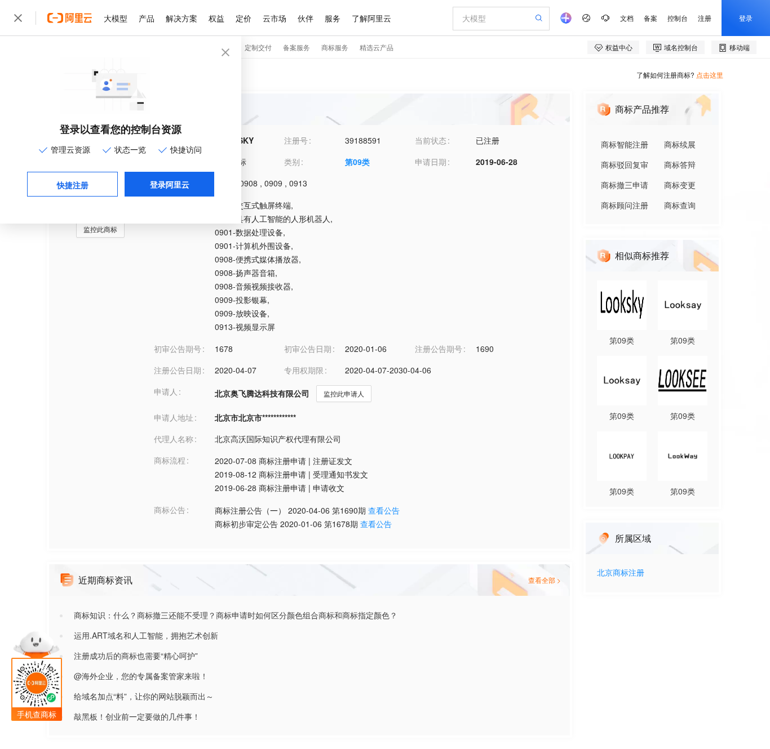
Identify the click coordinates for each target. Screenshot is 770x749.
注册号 (296, 140)
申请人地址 (173, 417)
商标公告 (169, 509)
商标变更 (680, 184)
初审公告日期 (307, 348)
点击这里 (709, 74)
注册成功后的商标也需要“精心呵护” (136, 655)
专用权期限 (304, 370)
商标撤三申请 (624, 184)
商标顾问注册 (624, 205)
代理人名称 (173, 438)
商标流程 (169, 460)
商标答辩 (680, 164)
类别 (292, 161)
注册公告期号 (438, 348)
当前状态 (430, 140)
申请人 (166, 391)
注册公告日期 (177, 370)
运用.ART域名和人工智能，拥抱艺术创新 (146, 635)
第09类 (357, 161)
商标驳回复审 (624, 164)
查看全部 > (544, 580)
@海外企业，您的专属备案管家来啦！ (141, 675)
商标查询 (680, 205)
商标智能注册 (624, 144)
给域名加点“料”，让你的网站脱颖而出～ (144, 696)
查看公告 (384, 510)
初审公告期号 (177, 348)
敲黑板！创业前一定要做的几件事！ (137, 716)
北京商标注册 (620, 573)
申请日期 (430, 161)
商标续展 (680, 144)
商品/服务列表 (178, 204)
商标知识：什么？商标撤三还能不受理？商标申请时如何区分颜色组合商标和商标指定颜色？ (235, 615)
